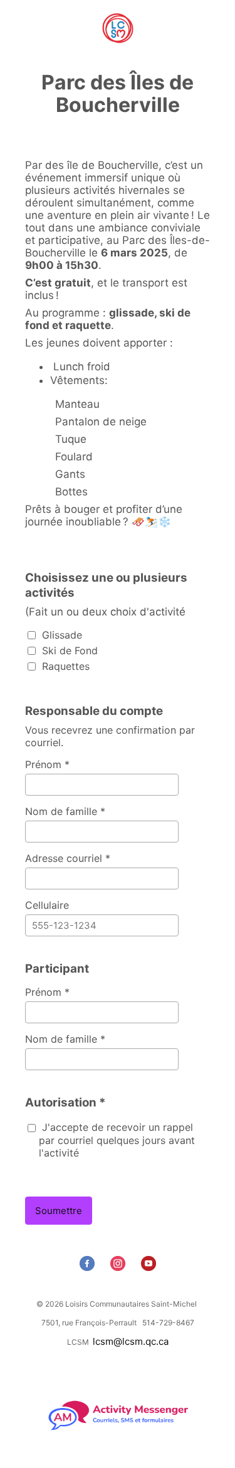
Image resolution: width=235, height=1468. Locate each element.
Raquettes (64, 666)
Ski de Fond (68, 650)
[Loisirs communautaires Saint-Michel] (117, 29)
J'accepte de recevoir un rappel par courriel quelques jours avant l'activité (117, 1139)
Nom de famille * (65, 811)
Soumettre (58, 1211)
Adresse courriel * (67, 858)
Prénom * (47, 764)
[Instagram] (119, 1266)
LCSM (78, 1342)
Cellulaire (47, 905)
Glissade (60, 635)
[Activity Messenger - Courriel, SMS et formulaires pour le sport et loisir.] (117, 1429)
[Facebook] (88, 1266)
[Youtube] (150, 1266)
